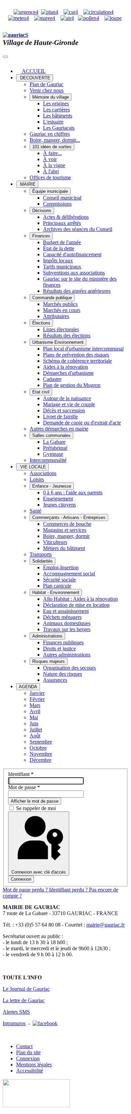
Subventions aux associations (74, 273)
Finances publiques (63, 642)
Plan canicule (57, 586)
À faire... (52, 153)
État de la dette (58, 248)
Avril (35, 711)
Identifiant (21, 774)
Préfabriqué (55, 448)
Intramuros (14, 1023)
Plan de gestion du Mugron (71, 385)
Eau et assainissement (66, 611)
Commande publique (52, 297)
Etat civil (40, 391)
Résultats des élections (66, 335)
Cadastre (52, 379)
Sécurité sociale (59, 579)
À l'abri (51, 171)
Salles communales (51, 435)
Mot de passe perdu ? (26, 889)
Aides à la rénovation (65, 367)
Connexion (21, 879)
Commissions (57, 204)
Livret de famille (60, 416)
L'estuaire (53, 122)
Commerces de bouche (67, 524)
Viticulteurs (55, 542)
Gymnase (53, 454)
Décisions (41, 210)
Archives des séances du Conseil (77, 229)
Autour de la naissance (67, 398)
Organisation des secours (69, 668)
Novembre (41, 754)
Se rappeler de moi (36, 808)
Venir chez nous (46, 90)
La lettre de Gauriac (24, 1000)
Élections (41, 323)
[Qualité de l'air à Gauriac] (67, 18)
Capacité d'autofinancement (72, 254)
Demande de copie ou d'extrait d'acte (82, 422)
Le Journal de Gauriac (26, 989)
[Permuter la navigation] (5, 57)
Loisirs (37, 479)
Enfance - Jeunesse (51, 486)
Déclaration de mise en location (76, 605)
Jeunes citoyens (59, 505)
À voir (50, 159)
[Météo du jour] (18, 18)
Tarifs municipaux (62, 266)
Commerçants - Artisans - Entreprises (68, 517)
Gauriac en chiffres (50, 134)
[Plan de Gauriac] (49, 12)
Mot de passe (24, 787)
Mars (35, 705)
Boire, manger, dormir (66, 536)
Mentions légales (34, 1064)
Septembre (41, 742)
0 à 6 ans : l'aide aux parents (72, 492)
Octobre (38, 748)
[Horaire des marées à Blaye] (44, 18)
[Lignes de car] (70, 12)
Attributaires (56, 316)
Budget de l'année (62, 242)
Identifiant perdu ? (69, 889)
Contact (24, 1046)
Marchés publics (60, 304)
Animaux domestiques (66, 623)
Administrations (47, 636)
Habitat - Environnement (55, 592)
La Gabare (54, 442)
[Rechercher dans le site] (113, 18)
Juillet (36, 729)
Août (35, 736)
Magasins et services (64, 530)
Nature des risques (62, 674)
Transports (41, 554)
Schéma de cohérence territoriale (77, 361)
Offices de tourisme (50, 177)
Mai (34, 717)
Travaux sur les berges (66, 629)
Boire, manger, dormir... (55, 140)
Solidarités (42, 561)
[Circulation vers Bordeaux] (98, 12)
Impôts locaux (58, 260)
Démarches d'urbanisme (68, 373)
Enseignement (58, 498)
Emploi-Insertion (61, 567)
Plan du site (28, 1052)
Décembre (40, 760)
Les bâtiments (57, 116)
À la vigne (54, 165)
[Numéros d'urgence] (25, 12)
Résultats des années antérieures (77, 291)
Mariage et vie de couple (69, 404)
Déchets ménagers (62, 617)
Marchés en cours (61, 310)
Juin (34, 723)
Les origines (56, 103)
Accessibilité (29, 1070)
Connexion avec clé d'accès (38, 872)
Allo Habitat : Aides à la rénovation (80, 599)
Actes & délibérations (66, 217)
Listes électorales (61, 329)
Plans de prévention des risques (76, 355)
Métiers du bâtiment (64, 548)
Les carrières (56, 109)
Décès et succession (64, 410)
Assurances (55, 680)
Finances (41, 235)
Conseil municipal (62, 198)
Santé (35, 511)
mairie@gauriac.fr (105, 925)
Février (37, 699)
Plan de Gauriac (46, 84)
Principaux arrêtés (62, 223)
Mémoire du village (50, 97)
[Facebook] (45, 1023)
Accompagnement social (69, 573)
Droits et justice (59, 648)
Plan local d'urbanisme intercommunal (83, 349)
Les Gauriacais (59, 128)
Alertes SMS (16, 1012)
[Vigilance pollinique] (88, 18)
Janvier (37, 693)
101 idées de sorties (52, 146)
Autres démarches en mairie (59, 429)
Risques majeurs (48, 661)
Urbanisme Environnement (58, 342)
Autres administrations (66, 654)
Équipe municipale (50, 191)
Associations (43, 473)
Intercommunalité (48, 460)
